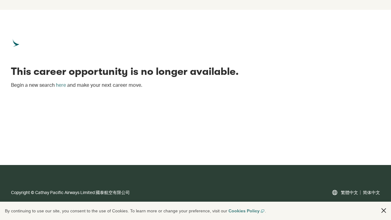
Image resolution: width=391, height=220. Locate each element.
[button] (383, 210)
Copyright (20, 192)
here (61, 85)
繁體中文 (349, 192)
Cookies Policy (244, 210)
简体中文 (371, 192)
